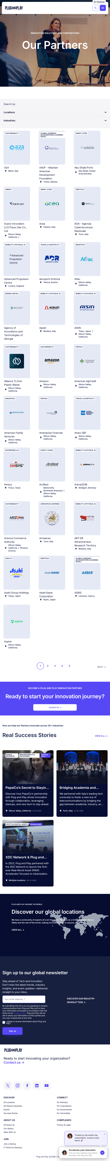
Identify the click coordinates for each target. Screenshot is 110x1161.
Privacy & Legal (64, 1125)
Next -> (101, 667)
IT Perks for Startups (13, 1147)
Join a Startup (10, 1144)
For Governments (64, 1109)
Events (7, 1109)
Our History (9, 1128)
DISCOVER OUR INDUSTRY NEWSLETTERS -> (81, 1000)
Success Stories (11, 1113)
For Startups (62, 1102)
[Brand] (55, 1050)
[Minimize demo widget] (106, 1147)
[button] (99, 2)
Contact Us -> (55, 707)
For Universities (63, 1113)
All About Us (9, 1125)
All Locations (9, 1102)
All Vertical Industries (13, 1106)
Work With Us (10, 1132)
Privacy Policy (20, 1013)
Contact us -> (14, 1062)
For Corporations (64, 1106)
